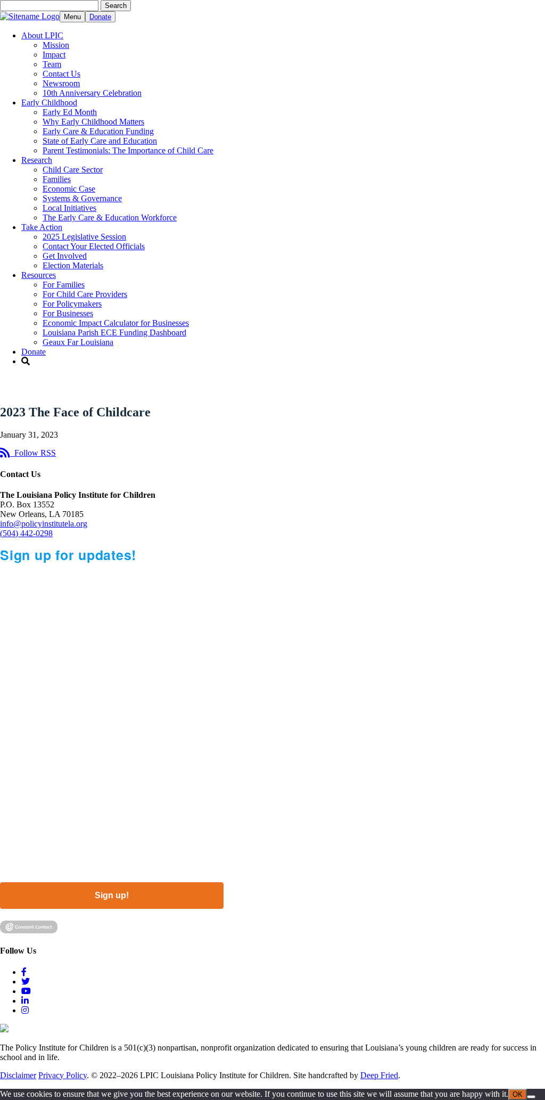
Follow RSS (33, 452)
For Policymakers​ (72, 303)
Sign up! (112, 895)
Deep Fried (379, 1075)
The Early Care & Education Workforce (110, 217)
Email (11, 616)
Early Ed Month (70, 112)
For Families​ (64, 284)
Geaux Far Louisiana (78, 342)
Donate (100, 17)
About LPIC (42, 35)
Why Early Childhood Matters (93, 121)
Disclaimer (18, 1075)
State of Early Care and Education (100, 140)
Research (36, 160)
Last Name (21, 703)
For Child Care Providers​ (85, 294)
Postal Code (24, 790)
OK (518, 1094)
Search (116, 6)
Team (52, 64)
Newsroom (61, 83)
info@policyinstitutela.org (43, 523)
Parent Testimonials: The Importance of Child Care (128, 150)
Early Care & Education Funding (98, 131)
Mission (56, 45)
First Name (22, 659)
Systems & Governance (82, 198)
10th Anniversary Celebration (92, 92)
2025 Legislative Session (84, 236)
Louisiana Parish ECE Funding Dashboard (114, 332)
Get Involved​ (65, 255)
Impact (54, 54)
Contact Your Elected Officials (94, 246)
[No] (531, 1096)
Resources (38, 275)
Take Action (41, 227)
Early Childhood (49, 102)
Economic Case (69, 188)
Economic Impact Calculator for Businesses (116, 322)
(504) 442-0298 (26, 533)
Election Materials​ (73, 265)
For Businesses (68, 313)
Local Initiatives (69, 207)
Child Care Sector (73, 169)
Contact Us (61, 73)
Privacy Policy (62, 1075)
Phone (13, 747)
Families (57, 179)
